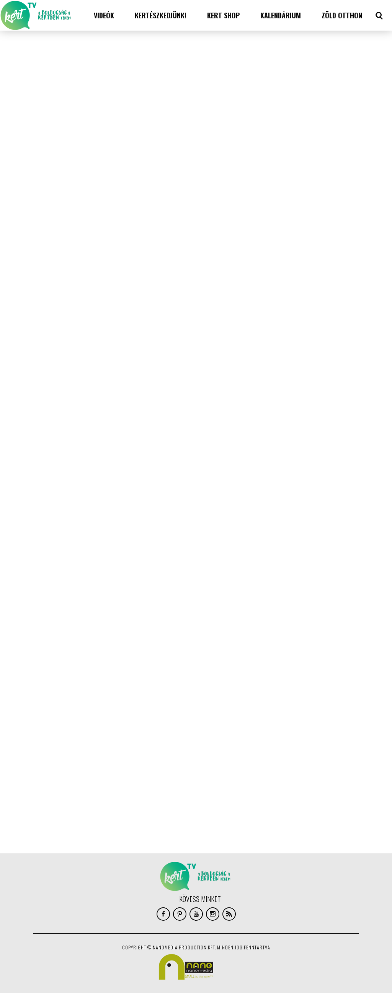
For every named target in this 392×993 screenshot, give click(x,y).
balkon (50, 724)
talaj (70, 793)
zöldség (101, 804)
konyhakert (55, 758)
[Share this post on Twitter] (49, 71)
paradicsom (176, 770)
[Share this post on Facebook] (49, 54)
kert (78, 747)
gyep (130, 735)
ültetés (51, 816)
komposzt (125, 747)
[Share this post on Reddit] (49, 123)
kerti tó (98, 747)
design (165, 724)
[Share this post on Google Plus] (49, 88)
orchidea (80, 770)
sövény (51, 793)
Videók (104, 15)
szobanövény (122, 781)
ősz (70, 816)
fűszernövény (103, 735)
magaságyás (88, 758)
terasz (137, 793)
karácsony (54, 747)
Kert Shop (223, 15)
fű (79, 735)
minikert (169, 758)
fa (45, 735)
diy (182, 724)
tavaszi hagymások (103, 793)
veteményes (55, 804)
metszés (144, 758)
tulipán (159, 793)
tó (177, 793)
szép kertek (155, 781)
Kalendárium (280, 15)
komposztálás (157, 747)
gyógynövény (156, 735)
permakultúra (58, 781)
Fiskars (62, 735)
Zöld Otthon (342, 15)
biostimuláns (79, 724)
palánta (149, 770)
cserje (107, 724)
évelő (122, 804)
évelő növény (148, 804)
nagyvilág (53, 770)
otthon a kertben (115, 770)
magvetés (118, 758)
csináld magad (136, 724)
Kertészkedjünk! (160, 15)
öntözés (178, 804)
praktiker (90, 781)
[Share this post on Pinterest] (49, 106)
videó (80, 804)
